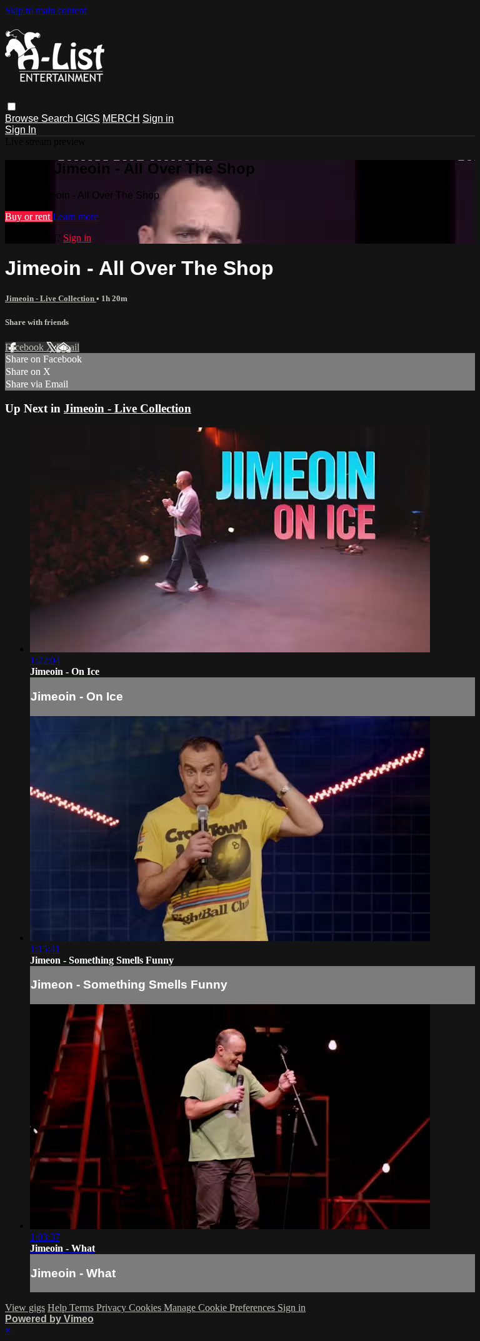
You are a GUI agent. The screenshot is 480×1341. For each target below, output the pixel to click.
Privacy (112, 1307)
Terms (82, 1307)
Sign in (158, 118)
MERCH (121, 118)
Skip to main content (45, 10)
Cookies (146, 1307)
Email (67, 347)
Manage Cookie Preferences (221, 1307)
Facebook (25, 347)
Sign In (20, 129)
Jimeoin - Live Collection (50, 298)
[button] (12, 106)
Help (58, 1307)
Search (58, 118)
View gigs (25, 1307)
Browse (23, 118)
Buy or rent (28, 216)
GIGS (88, 118)
